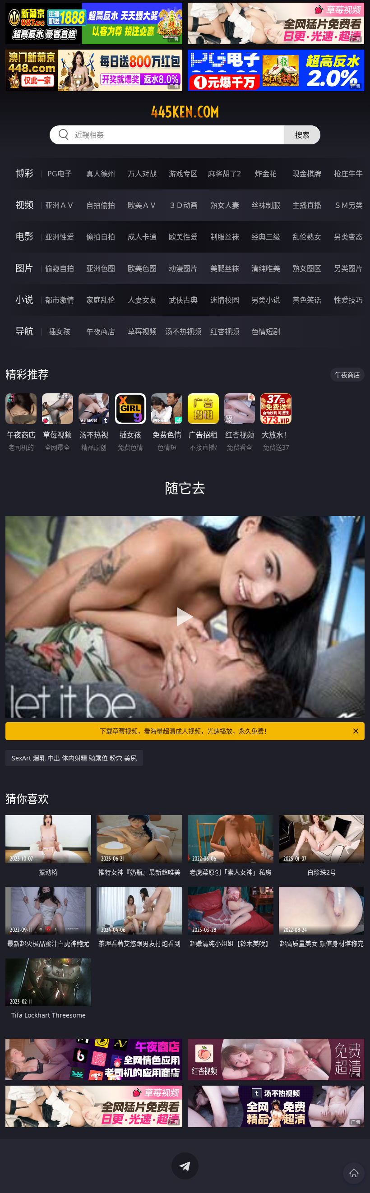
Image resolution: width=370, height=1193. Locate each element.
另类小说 (265, 300)
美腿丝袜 (224, 268)
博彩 (24, 173)
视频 (24, 205)
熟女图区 (306, 268)
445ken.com (185, 112)
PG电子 (59, 174)
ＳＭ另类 (348, 205)
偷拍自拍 (100, 237)
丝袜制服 (265, 205)
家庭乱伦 (100, 300)
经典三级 (265, 237)
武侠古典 (183, 300)
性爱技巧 (348, 300)
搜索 (302, 135)
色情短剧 (265, 331)
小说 (24, 300)
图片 (24, 268)
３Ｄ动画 (183, 205)
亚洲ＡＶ (59, 205)
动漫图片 (183, 268)
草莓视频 (142, 331)
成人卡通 (142, 237)
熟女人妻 (224, 205)
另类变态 (348, 237)
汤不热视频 (183, 331)
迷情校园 (224, 300)
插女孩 (59, 331)
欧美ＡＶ (142, 205)
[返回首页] (354, 1173)
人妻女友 (142, 300)
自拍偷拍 (100, 205)
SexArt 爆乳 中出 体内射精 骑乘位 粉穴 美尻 (74, 758)
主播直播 (306, 205)
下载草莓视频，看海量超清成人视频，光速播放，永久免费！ (185, 731)
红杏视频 (224, 331)
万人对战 (142, 174)
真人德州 (100, 174)
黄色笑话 (306, 300)
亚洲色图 (100, 268)
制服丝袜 (224, 237)
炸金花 (266, 174)
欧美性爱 (183, 237)
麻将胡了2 (224, 174)
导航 (24, 331)
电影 (24, 236)
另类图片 (348, 268)
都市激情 (59, 300)
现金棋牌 (306, 174)
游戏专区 (183, 174)
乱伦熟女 (306, 237)
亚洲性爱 (59, 237)
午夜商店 (100, 331)
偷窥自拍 (59, 268)
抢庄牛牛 (348, 174)
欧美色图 (142, 268)
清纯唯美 (265, 268)
